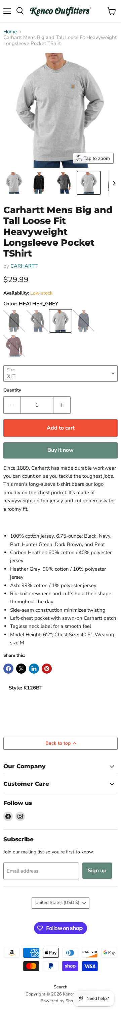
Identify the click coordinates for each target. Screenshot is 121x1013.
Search (60, 987)
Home (10, 32)
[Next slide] (114, 182)
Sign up (97, 870)
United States (57, 903)
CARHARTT (24, 266)
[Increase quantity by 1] (62, 405)
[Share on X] (21, 669)
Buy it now (60, 450)
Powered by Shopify (60, 1001)
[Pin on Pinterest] (47, 669)
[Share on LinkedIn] (34, 669)
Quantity (12, 390)
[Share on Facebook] (8, 669)
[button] (14, 182)
